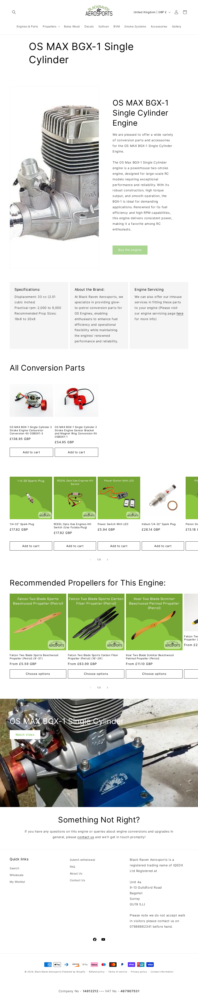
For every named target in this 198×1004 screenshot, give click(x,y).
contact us (85, 837)
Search (14, 868)
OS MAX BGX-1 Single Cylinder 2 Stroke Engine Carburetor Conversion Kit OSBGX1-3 (31, 430)
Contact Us (77, 880)
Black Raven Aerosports (48, 971)
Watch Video (25, 734)
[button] (14, 12)
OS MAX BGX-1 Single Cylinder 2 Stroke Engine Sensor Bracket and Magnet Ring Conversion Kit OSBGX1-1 (76, 431)
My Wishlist (17, 881)
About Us (76, 873)
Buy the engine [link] (130, 250)
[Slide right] (107, 559)
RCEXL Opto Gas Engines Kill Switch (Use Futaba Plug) (72, 525)
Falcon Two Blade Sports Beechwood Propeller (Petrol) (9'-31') (34, 657)
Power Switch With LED (113, 524)
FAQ (72, 866)
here (180, 313)
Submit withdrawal (82, 859)
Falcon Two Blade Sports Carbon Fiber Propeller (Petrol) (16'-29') (93, 657)
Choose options (38, 674)
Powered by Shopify (73, 971)
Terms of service (117, 971)
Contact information (162, 971)
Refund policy (96, 971)
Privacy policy (139, 971)
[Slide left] (90, 559)
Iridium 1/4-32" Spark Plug (159, 524)
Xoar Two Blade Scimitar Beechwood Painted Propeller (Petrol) (150, 657)
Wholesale (16, 875)
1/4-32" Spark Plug (22, 524)
